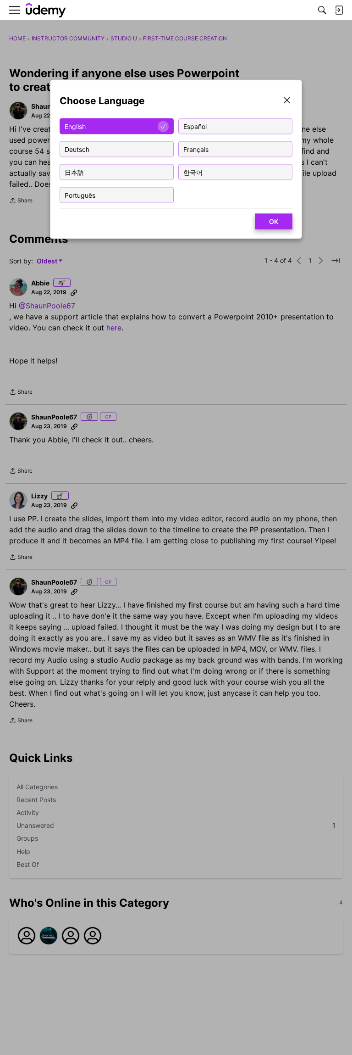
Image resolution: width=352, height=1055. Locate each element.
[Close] (286, 101)
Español (195, 126)
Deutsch (77, 149)
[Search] (322, 10)
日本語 (74, 172)
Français (196, 149)
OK (273, 221)
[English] (46, 10)
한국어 (193, 172)
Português (80, 195)
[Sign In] (338, 10)
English (75, 126)
